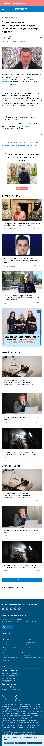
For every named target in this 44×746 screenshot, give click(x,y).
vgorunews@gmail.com (11, 676)
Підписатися (7, 627)
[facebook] (3, 609)
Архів (26, 652)
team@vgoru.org (8, 681)
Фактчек (7, 642)
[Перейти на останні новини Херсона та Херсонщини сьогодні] (21, 9)
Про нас (6, 655)
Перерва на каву (10, 647)
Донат (20, 188)
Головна (5, 17)
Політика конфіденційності (33, 658)
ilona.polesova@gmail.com (12, 673)
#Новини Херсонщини (27, 145)
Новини (13, 17)
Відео (5, 652)
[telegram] (15, 609)
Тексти (26, 637)
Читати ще (22, 580)
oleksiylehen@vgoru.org (11, 689)
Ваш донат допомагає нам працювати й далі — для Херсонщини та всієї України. (21, 2)
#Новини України (9, 145)
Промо (28, 647)
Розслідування (31, 642)
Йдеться (5, 82)
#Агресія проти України (28, 142)
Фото (27, 645)
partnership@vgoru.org (10, 687)
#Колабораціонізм (9, 142)
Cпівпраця (6, 660)
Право (7, 645)
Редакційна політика (10, 658)
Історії (7, 639)
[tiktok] (19, 609)
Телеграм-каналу (23, 126)
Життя (7, 650)
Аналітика (29, 639)
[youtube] (11, 609)
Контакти (27, 655)
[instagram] (7, 609)
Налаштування (33, 743)
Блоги (26, 650)
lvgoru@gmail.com (9, 678)
